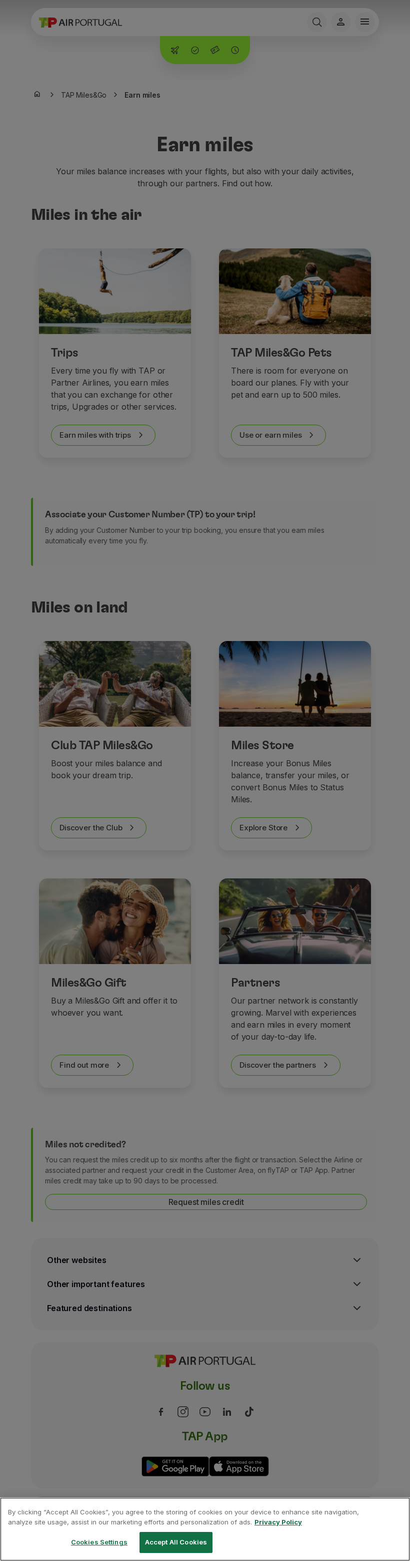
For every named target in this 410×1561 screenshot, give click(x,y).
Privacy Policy (278, 1522)
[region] (205, 1529)
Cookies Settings (99, 1542)
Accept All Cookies (176, 1542)
